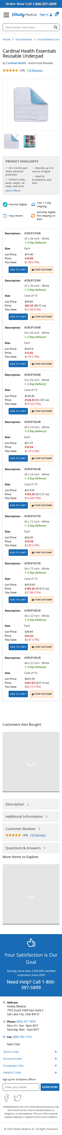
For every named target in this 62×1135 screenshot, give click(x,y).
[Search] (55, 27)
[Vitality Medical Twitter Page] (17, 1098)
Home (6, 39)
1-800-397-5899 (44, 4)
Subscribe (50, 1087)
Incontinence (24, 39)
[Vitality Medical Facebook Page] (6, 1098)
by (4, 63)
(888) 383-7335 (22, 1037)
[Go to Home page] (24, 15)
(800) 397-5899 (26, 1021)
